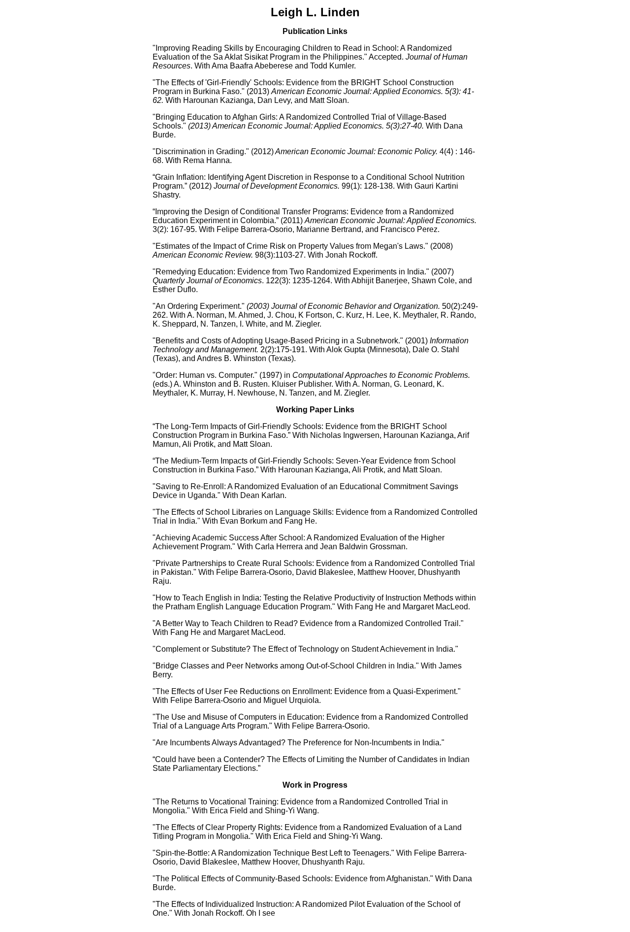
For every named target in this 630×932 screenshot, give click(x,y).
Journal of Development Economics (276, 186)
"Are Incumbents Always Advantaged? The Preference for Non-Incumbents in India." (298, 742)
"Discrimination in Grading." (201, 151)
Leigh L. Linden (315, 12)
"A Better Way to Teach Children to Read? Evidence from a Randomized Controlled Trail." (308, 623)
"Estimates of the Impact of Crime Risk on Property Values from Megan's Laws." (290, 246)
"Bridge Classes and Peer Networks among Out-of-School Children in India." (286, 666)
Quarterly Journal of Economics (207, 280)
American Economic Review (202, 255)
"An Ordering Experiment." (199, 306)
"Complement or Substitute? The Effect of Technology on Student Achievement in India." (305, 649)
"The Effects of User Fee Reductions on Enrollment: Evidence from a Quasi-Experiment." (307, 691)
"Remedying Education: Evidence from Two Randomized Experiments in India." (291, 271)
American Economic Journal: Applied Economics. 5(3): (307, 126)
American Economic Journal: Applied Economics (389, 220)
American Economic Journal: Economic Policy (355, 151)
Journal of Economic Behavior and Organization (354, 306)
